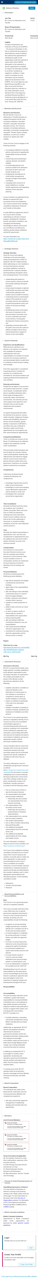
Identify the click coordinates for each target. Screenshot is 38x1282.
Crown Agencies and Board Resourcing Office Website (19, 1276)
